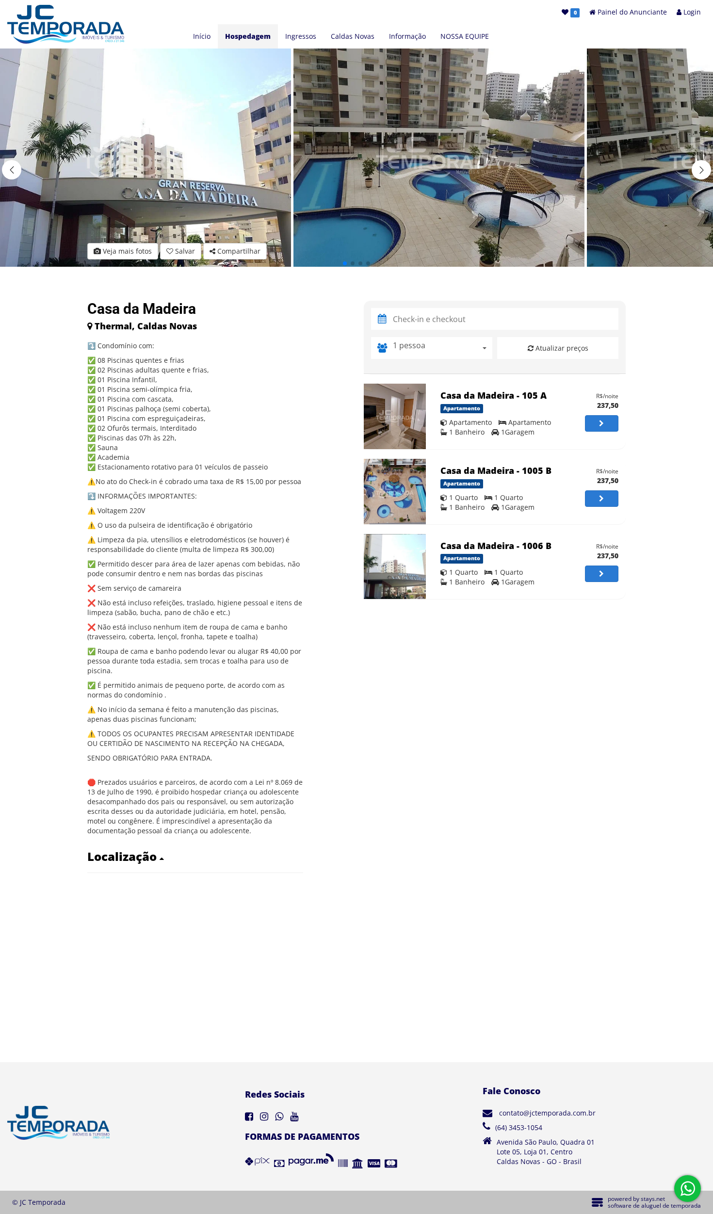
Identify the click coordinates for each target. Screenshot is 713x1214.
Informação (407, 36)
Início (202, 36)
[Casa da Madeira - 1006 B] (395, 566)
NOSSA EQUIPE (464, 36)
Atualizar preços (561, 348)
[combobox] (442, 348)
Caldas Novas (352, 36)
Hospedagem (248, 36)
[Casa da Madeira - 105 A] (395, 416)
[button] (701, 169)
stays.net (653, 1199)
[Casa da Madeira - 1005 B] (395, 491)
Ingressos (300, 36)
